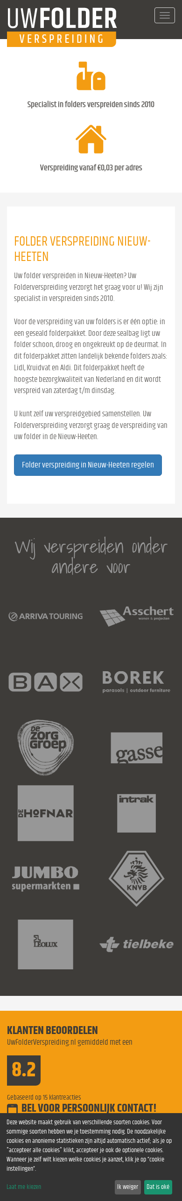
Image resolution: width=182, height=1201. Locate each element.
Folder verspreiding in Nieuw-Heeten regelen (88, 465)
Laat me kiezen (24, 1187)
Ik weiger (127, 1187)
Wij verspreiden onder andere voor (91, 556)
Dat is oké (158, 1187)
